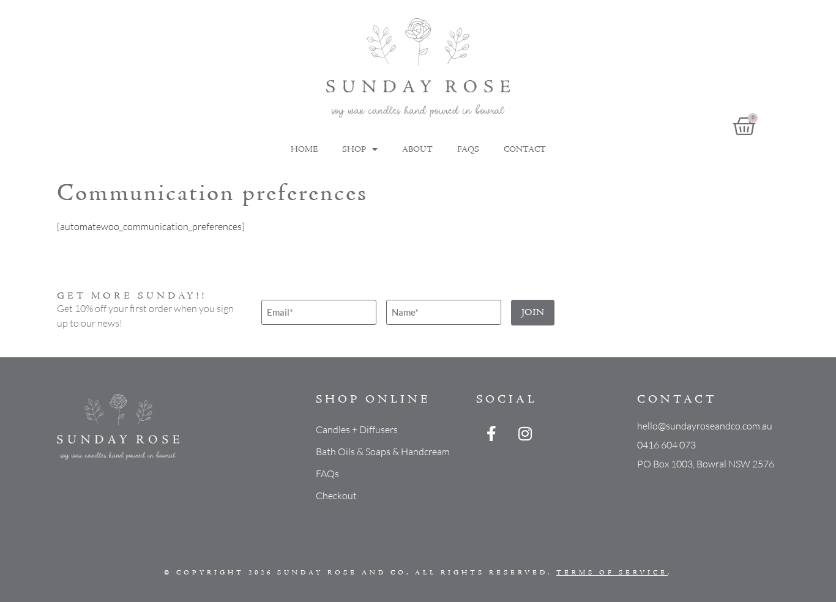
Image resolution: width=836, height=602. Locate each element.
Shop (354, 149)
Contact (525, 149)
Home (304, 149)
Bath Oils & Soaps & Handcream (383, 451)
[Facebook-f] (491, 433)
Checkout (336, 495)
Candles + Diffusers (357, 429)
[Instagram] (525, 433)
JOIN (532, 313)
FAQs (468, 149)
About (417, 149)
